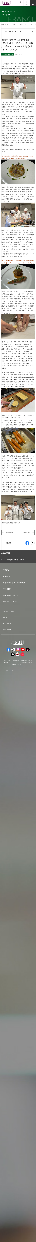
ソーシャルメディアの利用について (23, 662)
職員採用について (16, 664)
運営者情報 (16, 660)
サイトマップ (7, 660)
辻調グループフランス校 (26, 24)
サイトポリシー (8, 662)
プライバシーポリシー (26, 660)
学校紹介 (14, 24)
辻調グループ (4, 24)
